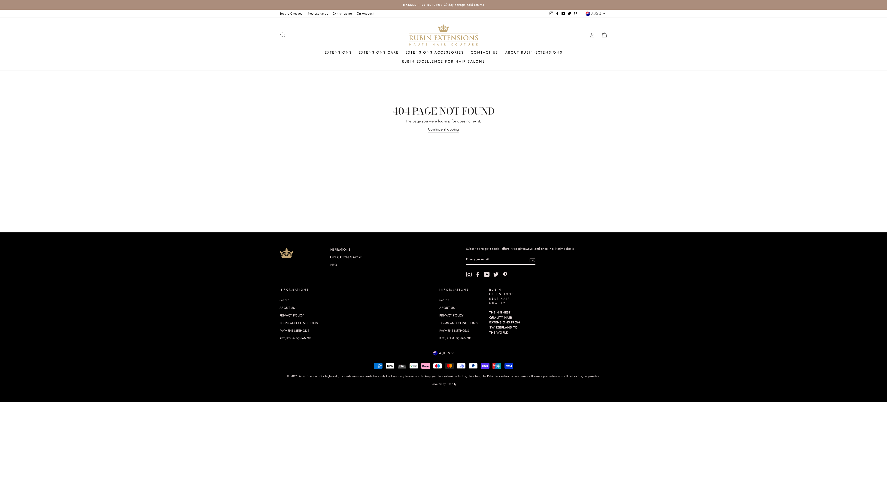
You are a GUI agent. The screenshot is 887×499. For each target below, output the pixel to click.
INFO (333, 264)
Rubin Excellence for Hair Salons (443, 61)
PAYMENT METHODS (294, 330)
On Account (365, 13)
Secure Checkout (291, 13)
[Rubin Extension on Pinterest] (505, 274)
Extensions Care (379, 52)
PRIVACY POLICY (291, 315)
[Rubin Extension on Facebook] (478, 274)
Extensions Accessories (435, 52)
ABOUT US (287, 307)
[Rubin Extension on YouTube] (487, 274)
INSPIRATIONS (339, 249)
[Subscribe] (532, 260)
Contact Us (484, 52)
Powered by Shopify (443, 384)
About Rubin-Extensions (533, 52)
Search (284, 300)
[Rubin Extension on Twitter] (496, 274)
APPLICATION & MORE (345, 257)
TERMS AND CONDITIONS (298, 323)
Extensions (338, 52)
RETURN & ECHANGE (295, 338)
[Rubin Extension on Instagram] (469, 274)
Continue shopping (443, 129)
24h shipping (342, 13)
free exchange (318, 13)
